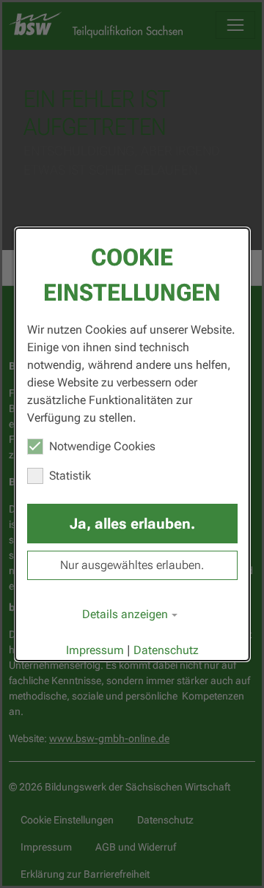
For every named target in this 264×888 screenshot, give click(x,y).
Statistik (70, 475)
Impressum (95, 650)
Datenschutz (166, 650)
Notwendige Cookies (102, 446)
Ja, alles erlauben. (132, 523)
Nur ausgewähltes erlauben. (132, 565)
